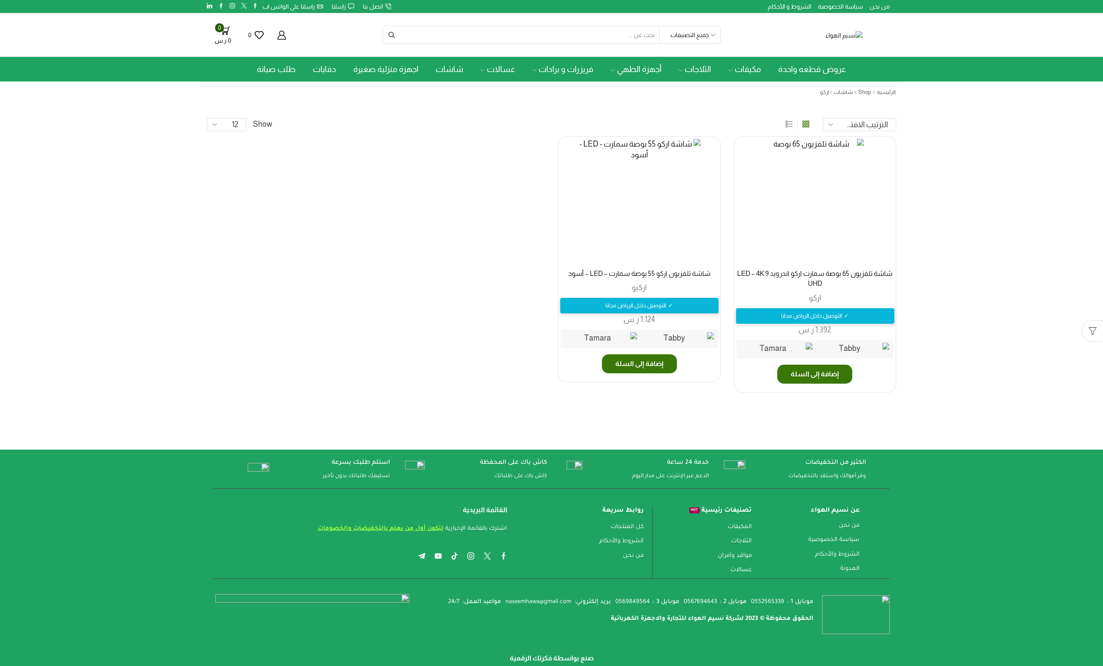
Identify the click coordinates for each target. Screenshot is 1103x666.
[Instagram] (232, 6)
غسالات (501, 69)
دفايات (324, 69)
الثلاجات (698, 69)
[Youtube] (438, 556)
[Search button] (391, 35)
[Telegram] (421, 556)
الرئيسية (886, 92)
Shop (864, 92)
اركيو (639, 287)
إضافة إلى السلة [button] (815, 374)
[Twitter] (244, 6)
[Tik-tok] (454, 556)
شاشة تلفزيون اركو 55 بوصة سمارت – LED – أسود (639, 273)
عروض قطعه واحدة (812, 69)
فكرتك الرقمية (531, 658)
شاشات (449, 69)
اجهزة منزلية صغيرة (385, 69)
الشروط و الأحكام (789, 6)
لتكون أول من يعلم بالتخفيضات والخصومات (380, 528)
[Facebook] (255, 6)
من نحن (879, 6)
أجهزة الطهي (639, 69)
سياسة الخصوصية (840, 6)
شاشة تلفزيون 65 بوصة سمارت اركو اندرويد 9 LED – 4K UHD (814, 279)
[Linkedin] (209, 6)
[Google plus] (221, 6)
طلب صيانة (276, 69)
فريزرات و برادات (566, 69)
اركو (815, 298)
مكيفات (748, 69)
